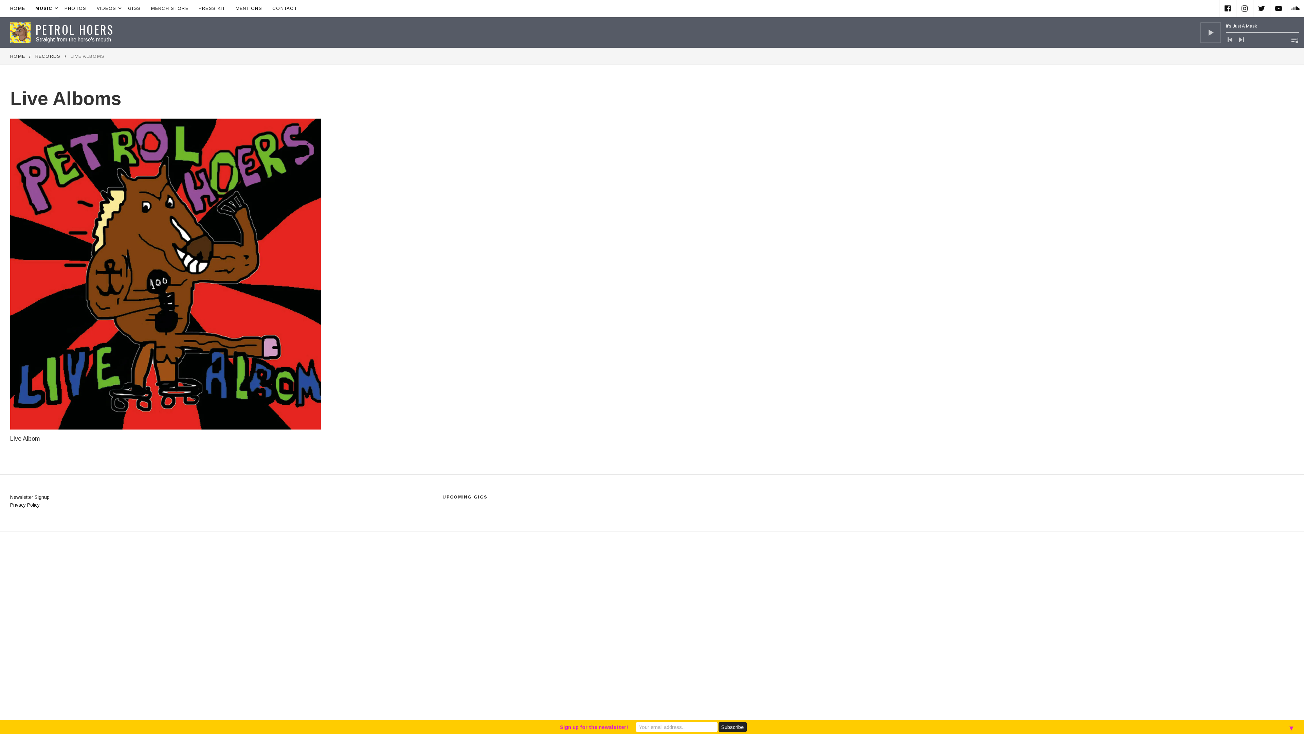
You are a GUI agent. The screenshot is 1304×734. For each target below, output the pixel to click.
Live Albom (25, 438)
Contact (284, 8)
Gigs (134, 8)
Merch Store (169, 8)
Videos (110, 7)
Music (47, 7)
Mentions (249, 8)
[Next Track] (1241, 40)
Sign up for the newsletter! (594, 727)
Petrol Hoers (75, 29)
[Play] (1210, 32)
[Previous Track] (1230, 40)
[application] (1249, 32)
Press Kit (212, 8)
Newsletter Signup (30, 497)
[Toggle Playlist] (1295, 40)
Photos (76, 8)
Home (17, 8)
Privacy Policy (25, 505)
